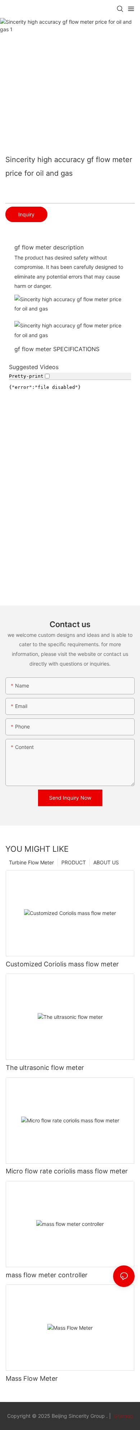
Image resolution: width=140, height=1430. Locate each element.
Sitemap (122, 1416)
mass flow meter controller (47, 1275)
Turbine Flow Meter (31, 862)
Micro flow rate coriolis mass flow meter (67, 1171)
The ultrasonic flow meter (45, 1067)
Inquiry (26, 214)
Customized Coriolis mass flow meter (62, 964)
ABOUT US (106, 862)
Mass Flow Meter (32, 1378)
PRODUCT (73, 862)
